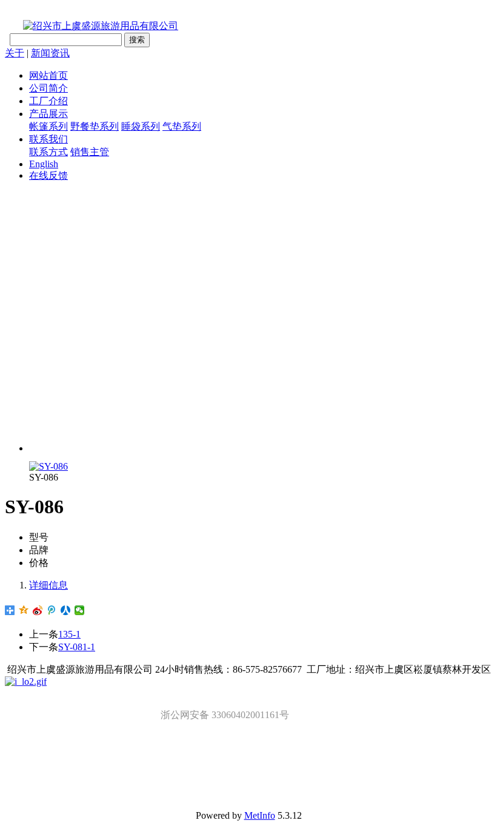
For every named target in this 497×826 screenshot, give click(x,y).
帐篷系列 (48, 126)
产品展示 (48, 113)
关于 (14, 53)
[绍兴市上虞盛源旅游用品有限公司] (91, 26)
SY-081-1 (76, 647)
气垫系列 (181, 126)
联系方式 (48, 152)
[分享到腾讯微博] (52, 610)
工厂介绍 (48, 101)
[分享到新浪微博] (38, 610)
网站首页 (48, 75)
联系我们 (48, 139)
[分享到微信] (80, 610)
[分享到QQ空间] (24, 610)
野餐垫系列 (94, 126)
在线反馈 (48, 175)
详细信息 (48, 585)
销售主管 (89, 152)
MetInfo (259, 815)
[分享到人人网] (66, 610)
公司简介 (48, 88)
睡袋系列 (140, 126)
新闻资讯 (50, 53)
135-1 (69, 634)
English (43, 164)
